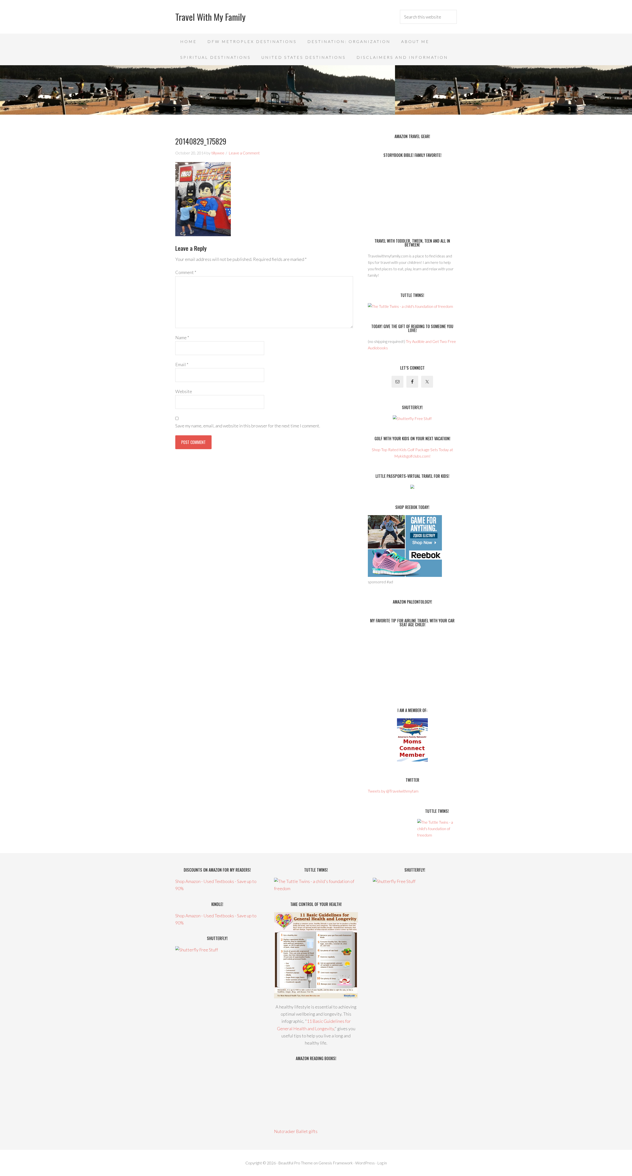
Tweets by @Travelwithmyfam (393, 791)
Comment (185, 272)
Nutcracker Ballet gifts (295, 1131)
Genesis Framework (335, 1162)
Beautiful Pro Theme (295, 1162)
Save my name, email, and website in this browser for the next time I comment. (247, 425)
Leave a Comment (244, 152)
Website (183, 391)
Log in (382, 1162)
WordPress (365, 1162)
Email (181, 364)
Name (182, 337)
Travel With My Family (210, 16)
